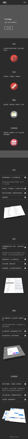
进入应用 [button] (8, 28)
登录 (25, 2)
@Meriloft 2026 (14, 437)
